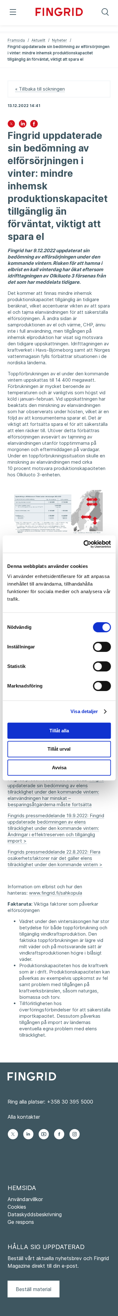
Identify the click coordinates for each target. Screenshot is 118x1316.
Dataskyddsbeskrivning (35, 1214)
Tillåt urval (59, 749)
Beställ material (33, 1289)
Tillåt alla (59, 730)
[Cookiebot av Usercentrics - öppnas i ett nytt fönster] (84, 544)
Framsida (16, 40)
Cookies (17, 1207)
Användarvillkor (25, 1199)
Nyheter (59, 40)
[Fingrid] (59, 12)
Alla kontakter (24, 1117)
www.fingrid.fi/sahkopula (55, 893)
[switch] (102, 647)
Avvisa (59, 767)
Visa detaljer (84, 711)
